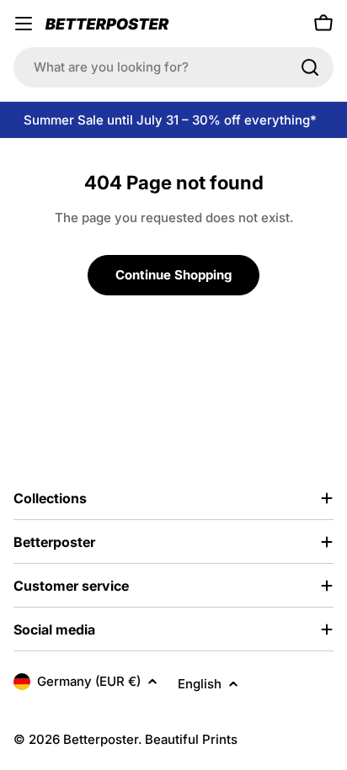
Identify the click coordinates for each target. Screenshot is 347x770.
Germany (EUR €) (89, 681)
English (200, 684)
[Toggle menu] (23, 23)
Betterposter (100, 739)
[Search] (310, 67)
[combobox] (173, 67)
